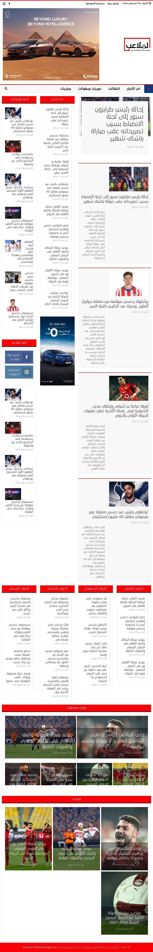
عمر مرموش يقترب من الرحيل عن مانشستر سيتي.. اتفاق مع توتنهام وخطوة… (56, 658)
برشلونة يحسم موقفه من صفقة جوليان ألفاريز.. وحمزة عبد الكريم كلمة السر (55, 143)
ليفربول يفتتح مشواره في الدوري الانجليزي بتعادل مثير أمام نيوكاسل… (56, 606)
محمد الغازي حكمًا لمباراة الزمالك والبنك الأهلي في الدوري (55, 210)
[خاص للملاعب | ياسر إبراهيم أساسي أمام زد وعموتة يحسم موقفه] (112, 737)
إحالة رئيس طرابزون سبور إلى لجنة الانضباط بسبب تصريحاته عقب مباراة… (57, 116)
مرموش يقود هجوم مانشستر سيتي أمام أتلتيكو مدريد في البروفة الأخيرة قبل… (55, 684)
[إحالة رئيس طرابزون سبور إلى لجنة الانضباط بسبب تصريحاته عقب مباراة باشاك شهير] (128, 178)
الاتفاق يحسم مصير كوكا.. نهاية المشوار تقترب (95, 628)
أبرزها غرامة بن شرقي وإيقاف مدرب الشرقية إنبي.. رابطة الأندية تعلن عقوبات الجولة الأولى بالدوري (116, 410)
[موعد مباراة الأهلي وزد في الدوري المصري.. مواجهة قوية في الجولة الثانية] (28, 839)
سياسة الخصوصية (95, 4)
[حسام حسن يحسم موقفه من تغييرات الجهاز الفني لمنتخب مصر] (13, 277)
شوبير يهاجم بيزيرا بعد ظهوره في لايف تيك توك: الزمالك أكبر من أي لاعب (59, 784)
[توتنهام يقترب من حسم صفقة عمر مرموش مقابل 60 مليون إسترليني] (128, 494)
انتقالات (114, 88)
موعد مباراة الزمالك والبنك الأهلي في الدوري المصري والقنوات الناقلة (46, 741)
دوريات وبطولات (89, 88)
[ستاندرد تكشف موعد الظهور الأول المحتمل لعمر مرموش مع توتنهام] (13, 180)
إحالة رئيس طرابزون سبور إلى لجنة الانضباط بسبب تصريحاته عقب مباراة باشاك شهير (117, 124)
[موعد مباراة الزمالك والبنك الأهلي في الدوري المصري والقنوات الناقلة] (40, 737)
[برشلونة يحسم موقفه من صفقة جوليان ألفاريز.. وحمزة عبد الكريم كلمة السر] (128, 283)
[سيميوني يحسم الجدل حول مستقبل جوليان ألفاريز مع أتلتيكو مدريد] (13, 305)
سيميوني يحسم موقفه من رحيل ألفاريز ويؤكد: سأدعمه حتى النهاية (19, 632)
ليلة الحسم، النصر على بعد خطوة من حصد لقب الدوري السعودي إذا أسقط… (95, 673)
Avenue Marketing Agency (39, 947)
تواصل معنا (113, 4)
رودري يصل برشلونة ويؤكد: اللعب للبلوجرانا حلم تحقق (18, 677)
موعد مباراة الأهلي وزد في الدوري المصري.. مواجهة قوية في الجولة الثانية (130, 784)
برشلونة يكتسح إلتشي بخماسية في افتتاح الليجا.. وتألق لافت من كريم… (19, 606)
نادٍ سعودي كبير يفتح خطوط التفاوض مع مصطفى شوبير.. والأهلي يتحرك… (96, 606)
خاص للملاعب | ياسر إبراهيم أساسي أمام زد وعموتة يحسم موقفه (112, 741)
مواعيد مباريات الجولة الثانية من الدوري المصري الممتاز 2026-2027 (95, 784)
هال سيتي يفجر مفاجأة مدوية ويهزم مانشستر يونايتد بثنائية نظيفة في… (58, 632)
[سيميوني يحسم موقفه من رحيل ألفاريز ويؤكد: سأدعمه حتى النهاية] (13, 213)
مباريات (65, 88)
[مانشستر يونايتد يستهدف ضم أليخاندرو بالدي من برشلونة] (13, 146)
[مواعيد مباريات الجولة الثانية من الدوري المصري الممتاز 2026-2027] (124, 903)
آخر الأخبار (133, 88)
